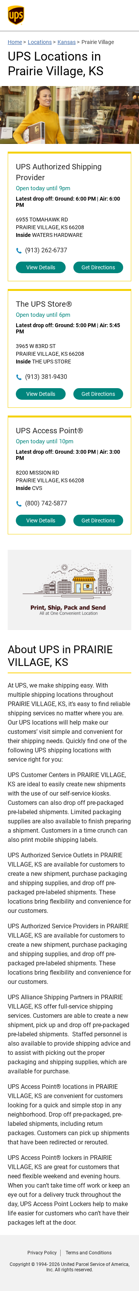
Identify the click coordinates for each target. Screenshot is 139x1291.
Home (15, 42)
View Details (40, 267)
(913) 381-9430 (46, 376)
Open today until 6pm (43, 314)
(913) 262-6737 (46, 250)
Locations (40, 42)
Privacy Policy (42, 1253)
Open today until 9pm (43, 188)
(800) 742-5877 (46, 503)
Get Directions (98, 267)
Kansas (67, 42)
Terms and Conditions (89, 1253)
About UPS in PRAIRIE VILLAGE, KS (60, 656)
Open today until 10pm (44, 441)
